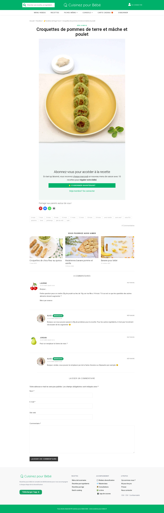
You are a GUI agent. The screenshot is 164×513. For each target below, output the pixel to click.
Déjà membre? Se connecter (82, 191)
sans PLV (128, 217)
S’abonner (123, 12)
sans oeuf (118, 217)
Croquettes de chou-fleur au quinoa (46, 260)
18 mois (89, 217)
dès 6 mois (82, 25)
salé (68, 220)
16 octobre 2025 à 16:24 (54, 318)
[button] (31, 492)
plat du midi (59, 220)
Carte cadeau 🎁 (105, 12)
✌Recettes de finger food (52, 21)
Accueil (32, 21)
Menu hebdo (40, 12)
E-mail (32, 402)
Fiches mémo (70, 12)
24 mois (98, 217)
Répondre (130, 282)
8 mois (48, 217)
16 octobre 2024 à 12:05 (54, 361)
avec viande (108, 217)
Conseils (87, 12)
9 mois (56, 217)
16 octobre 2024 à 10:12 (47, 340)
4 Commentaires (128, 226)
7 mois (41, 217)
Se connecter (136, 5)
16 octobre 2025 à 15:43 (47, 285)
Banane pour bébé (109, 260)
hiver (41, 220)
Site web (33, 413)
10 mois (64, 217)
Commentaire (35, 423)
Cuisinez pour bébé (82, 5)
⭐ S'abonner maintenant (82, 185)
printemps (50, 220)
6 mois (33, 217)
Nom (32, 391)
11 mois (72, 217)
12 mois (81, 217)
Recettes (55, 12)
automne (34, 220)
